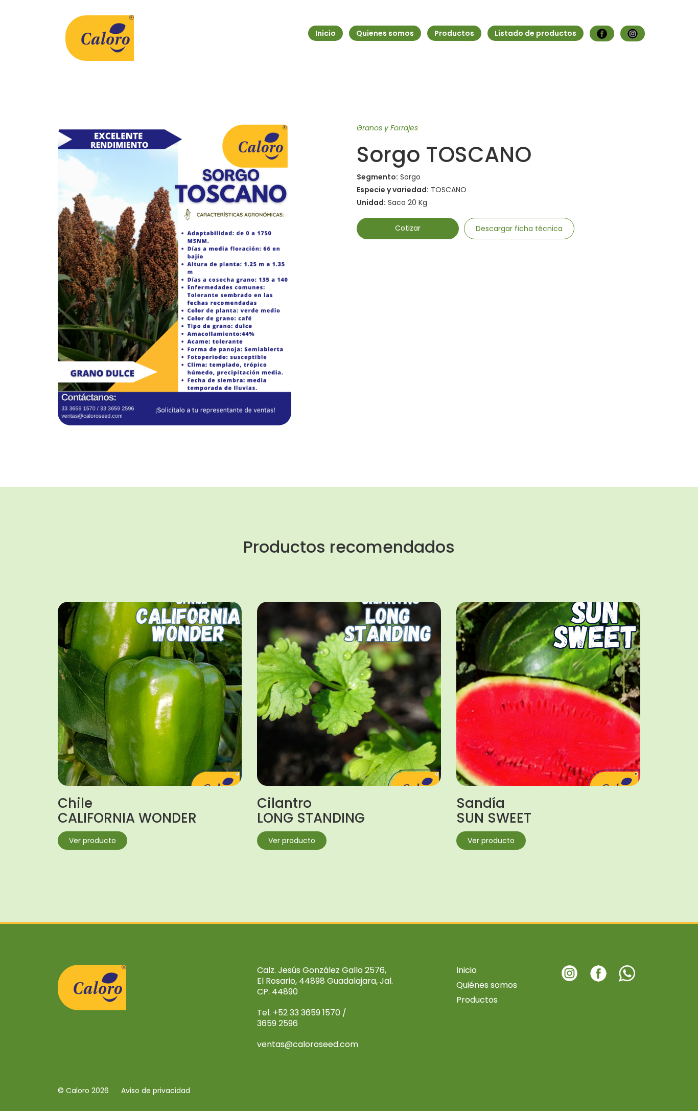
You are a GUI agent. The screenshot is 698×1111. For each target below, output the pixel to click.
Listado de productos (535, 33)
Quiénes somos (486, 985)
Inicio (325, 33)
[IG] (632, 33)
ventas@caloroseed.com (307, 1044)
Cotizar (408, 228)
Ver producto (92, 840)
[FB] (602, 33)
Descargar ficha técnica (519, 228)
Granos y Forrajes (387, 128)
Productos (454, 33)
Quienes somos (385, 33)
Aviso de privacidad (155, 1090)
